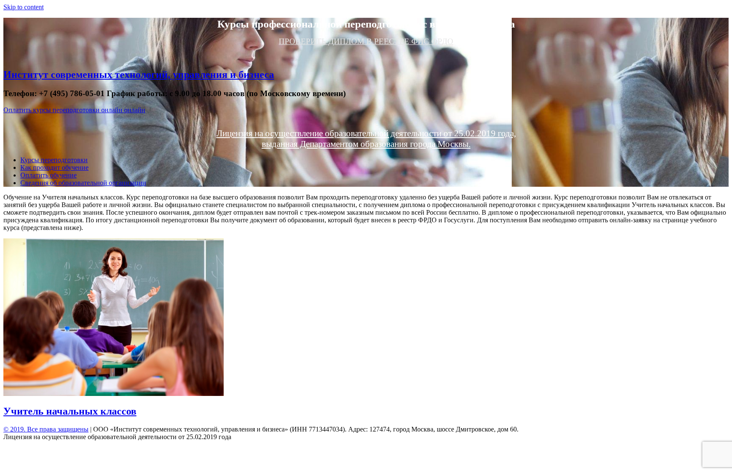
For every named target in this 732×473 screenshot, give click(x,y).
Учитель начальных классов (69, 411)
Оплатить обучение (48, 175)
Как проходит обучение (54, 167)
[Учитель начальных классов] (113, 393)
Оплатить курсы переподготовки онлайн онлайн (74, 109)
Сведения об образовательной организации (83, 182)
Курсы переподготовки (54, 159)
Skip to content (23, 7)
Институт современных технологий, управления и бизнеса (138, 74)
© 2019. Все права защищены (46, 429)
